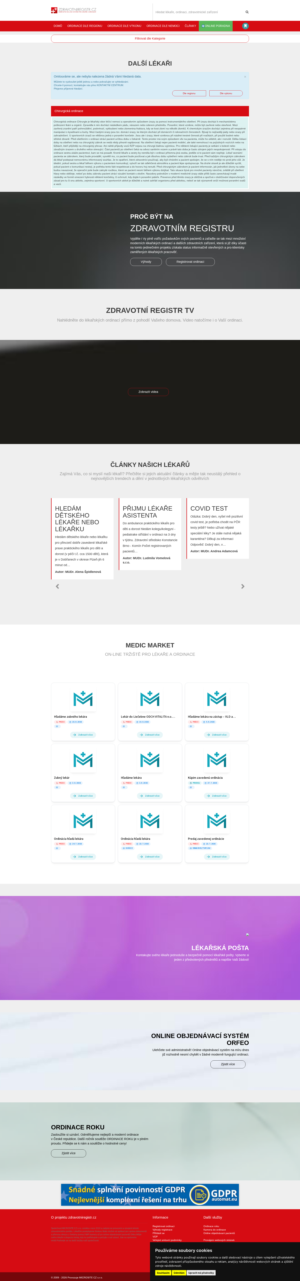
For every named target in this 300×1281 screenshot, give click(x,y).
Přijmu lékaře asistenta (147, 512)
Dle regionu (189, 93)
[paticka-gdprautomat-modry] (150, 1195)
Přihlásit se (159, 1233)
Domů (58, 25)
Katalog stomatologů (245, 26)
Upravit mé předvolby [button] (201, 1272)
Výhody (146, 261)
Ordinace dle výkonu (124, 25)
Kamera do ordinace (214, 1229)
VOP (155, 1236)
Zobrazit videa (148, 392)
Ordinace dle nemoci (163, 25)
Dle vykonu (226, 93)
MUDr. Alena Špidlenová (83, 572)
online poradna (217, 25)
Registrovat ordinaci (190, 261)
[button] (57, 586)
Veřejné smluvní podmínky (167, 1240)
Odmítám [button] (179, 1272)
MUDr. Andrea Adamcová (219, 551)
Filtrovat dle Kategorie (150, 38)
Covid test (209, 508)
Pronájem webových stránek (219, 1240)
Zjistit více (228, 1064)
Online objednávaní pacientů (219, 1233)
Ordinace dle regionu (84, 25)
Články (190, 25)
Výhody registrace (162, 1229)
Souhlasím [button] (163, 1272)
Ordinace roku (211, 1226)
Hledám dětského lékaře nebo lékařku (77, 519)
